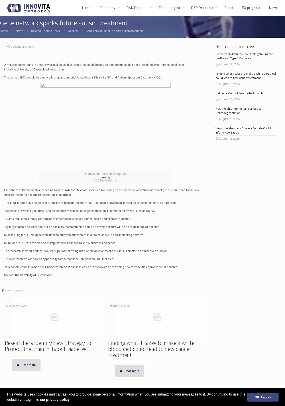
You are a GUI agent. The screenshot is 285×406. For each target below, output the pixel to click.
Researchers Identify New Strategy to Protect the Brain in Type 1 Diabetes (48, 346)
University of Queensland (33, 69)
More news (267, 142)
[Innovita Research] (28, 8)
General (73, 31)
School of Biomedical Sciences (29, 190)
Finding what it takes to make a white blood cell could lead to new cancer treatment (151, 349)
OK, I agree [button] (263, 397)
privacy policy (58, 400)
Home (4, 31)
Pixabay (105, 177)
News (19, 31)
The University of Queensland (33, 275)
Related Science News (45, 31)
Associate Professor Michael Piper (72, 190)
